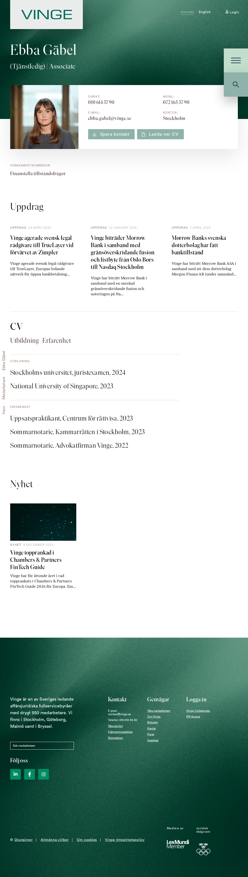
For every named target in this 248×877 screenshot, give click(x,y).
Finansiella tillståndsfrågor (38, 173)
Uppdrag (152, 740)
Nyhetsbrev (115, 737)
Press (150, 734)
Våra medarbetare (158, 710)
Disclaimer (24, 840)
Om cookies (87, 840)
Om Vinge (154, 716)
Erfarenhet (56, 340)
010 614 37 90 (101, 102)
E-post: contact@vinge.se (119, 712)
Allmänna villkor (55, 840)
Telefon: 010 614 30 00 (122, 720)
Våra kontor (115, 726)
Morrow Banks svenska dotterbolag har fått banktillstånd (199, 245)
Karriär (151, 728)
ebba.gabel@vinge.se (109, 118)
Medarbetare (4, 388)
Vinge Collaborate (198, 710)
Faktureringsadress (120, 731)
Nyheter (152, 722)
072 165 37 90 (176, 102)
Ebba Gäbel (4, 360)
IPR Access (193, 716)
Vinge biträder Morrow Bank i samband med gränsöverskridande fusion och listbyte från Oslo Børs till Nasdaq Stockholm (123, 252)
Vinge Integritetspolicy (125, 840)
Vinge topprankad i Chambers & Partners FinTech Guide (36, 560)
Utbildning (24, 340)
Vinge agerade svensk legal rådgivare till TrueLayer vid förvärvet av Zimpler (42, 245)
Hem (4, 410)
